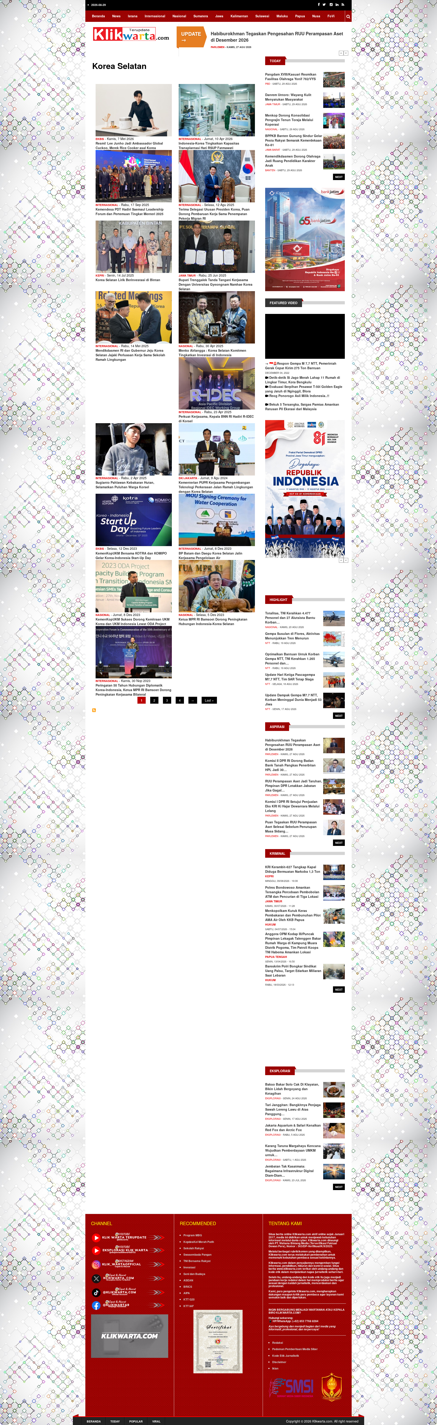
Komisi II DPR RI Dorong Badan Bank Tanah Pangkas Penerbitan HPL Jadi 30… (290, 765)
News (116, 16)
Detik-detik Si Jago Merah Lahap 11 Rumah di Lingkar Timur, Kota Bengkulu (302, 379)
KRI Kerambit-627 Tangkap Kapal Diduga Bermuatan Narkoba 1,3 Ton (292, 869)
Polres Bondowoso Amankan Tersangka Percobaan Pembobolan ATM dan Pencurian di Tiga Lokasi (292, 892)
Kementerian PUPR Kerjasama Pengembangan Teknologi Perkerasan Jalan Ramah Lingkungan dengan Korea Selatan (216, 487)
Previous (341, 53)
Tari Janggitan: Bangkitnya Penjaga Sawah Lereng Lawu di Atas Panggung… (293, 1109)
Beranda (98, 16)
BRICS (187, 1287)
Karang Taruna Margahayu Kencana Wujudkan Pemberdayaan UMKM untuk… (293, 1150)
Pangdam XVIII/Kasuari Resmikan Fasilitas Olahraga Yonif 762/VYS (290, 76)
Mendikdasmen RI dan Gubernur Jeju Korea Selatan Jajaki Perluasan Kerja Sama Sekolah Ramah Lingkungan (130, 355)
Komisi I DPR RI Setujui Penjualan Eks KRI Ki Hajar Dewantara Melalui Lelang (292, 806)
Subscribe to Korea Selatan (94, 710)
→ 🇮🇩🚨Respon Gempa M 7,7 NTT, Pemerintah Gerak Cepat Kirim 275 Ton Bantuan (300, 365)
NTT (267, 643)
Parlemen (271, 754)
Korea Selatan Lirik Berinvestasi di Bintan (128, 279)
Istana (132, 16)
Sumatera (200, 16)
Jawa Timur (187, 275)
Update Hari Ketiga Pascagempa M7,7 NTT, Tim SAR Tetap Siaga (290, 676)
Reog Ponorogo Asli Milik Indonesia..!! (299, 395)
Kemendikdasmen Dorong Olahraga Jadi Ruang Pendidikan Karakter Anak (292, 161)
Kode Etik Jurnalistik (285, 1356)
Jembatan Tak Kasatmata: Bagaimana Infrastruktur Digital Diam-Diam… (289, 1171)
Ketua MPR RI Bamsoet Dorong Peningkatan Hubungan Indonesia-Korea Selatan (213, 621)
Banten (270, 170)
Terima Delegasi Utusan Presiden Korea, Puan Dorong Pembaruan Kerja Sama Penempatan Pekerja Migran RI (214, 214)
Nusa (316, 16)
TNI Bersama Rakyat (197, 1261)
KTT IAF (188, 1306)
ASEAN (188, 1280)
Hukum (270, 924)
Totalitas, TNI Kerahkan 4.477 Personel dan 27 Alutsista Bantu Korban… (290, 617)
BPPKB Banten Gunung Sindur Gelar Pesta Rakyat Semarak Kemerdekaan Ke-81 (293, 140)
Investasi (189, 1267)
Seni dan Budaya (194, 1274)
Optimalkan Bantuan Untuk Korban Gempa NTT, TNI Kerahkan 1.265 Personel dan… (292, 658)
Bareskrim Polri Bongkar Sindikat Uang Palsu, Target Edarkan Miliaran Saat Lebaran (293, 970)
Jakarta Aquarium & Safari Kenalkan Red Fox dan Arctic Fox (293, 1127)
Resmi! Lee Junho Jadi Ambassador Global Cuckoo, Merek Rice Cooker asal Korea (129, 145)
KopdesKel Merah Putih (198, 1242)
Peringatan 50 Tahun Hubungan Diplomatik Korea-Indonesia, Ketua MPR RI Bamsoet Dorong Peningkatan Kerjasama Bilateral (133, 690)
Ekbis (100, 139)
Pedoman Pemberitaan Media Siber (295, 1349)
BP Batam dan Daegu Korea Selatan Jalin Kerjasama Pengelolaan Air (210, 555)
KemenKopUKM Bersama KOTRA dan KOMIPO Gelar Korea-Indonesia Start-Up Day (131, 555)
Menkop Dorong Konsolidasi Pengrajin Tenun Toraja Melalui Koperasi (289, 120)
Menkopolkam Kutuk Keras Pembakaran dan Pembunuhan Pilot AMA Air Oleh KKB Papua (293, 915)
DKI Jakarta (188, 478)
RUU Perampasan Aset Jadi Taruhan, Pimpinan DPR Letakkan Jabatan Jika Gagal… (293, 785)
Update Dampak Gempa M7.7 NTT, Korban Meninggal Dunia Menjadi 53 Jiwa (293, 699)
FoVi (331, 16)
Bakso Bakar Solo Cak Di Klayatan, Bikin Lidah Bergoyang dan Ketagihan (292, 1089)
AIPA (186, 1293)
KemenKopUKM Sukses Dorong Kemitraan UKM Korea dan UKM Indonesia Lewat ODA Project (133, 621)
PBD (267, 83)
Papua (300, 16)
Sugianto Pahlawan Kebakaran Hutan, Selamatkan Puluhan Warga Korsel (125, 484)
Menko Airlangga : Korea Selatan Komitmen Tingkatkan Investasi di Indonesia (212, 352)
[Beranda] (132, 33)
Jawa (219, 16)
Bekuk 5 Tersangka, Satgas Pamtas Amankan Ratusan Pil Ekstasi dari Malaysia (302, 406)
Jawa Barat (272, 149)
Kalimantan (239, 16)
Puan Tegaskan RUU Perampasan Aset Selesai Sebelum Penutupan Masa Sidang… (291, 826)
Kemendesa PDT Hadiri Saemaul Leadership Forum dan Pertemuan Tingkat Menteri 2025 (130, 211)
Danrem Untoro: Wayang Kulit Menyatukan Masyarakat (288, 97)
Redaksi (277, 1343)
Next (346, 53)
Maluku (282, 16)
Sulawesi (262, 16)
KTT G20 (189, 1299)
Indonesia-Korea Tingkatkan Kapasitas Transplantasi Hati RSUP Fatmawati (209, 145)
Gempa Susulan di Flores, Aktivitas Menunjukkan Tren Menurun (292, 635)
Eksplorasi (273, 1098)
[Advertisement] (305, 579)
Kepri (100, 275)
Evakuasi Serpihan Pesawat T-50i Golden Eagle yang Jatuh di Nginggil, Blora (303, 388)
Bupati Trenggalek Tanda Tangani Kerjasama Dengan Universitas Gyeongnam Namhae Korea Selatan (215, 284)
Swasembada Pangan (197, 1254)
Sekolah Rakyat (193, 1248)
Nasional (179, 16)
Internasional (155, 16)
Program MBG (192, 1235)
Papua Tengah (276, 957)
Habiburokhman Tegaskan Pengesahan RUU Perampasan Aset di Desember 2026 (292, 744)
